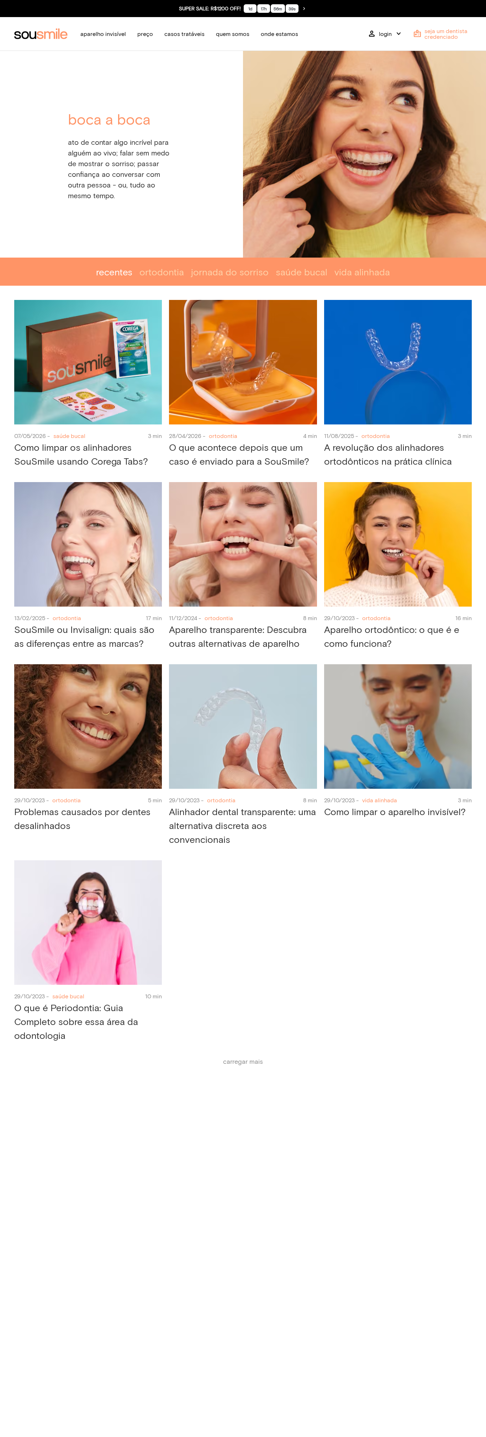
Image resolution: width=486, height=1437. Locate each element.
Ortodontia (161, 271)
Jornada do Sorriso (230, 271)
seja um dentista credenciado (440, 33)
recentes (114, 271)
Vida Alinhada (362, 271)
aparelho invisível (103, 33)
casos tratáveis (184, 33)
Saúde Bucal (301, 271)
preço (145, 33)
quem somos (232, 33)
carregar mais (243, 1061)
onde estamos (279, 33)
